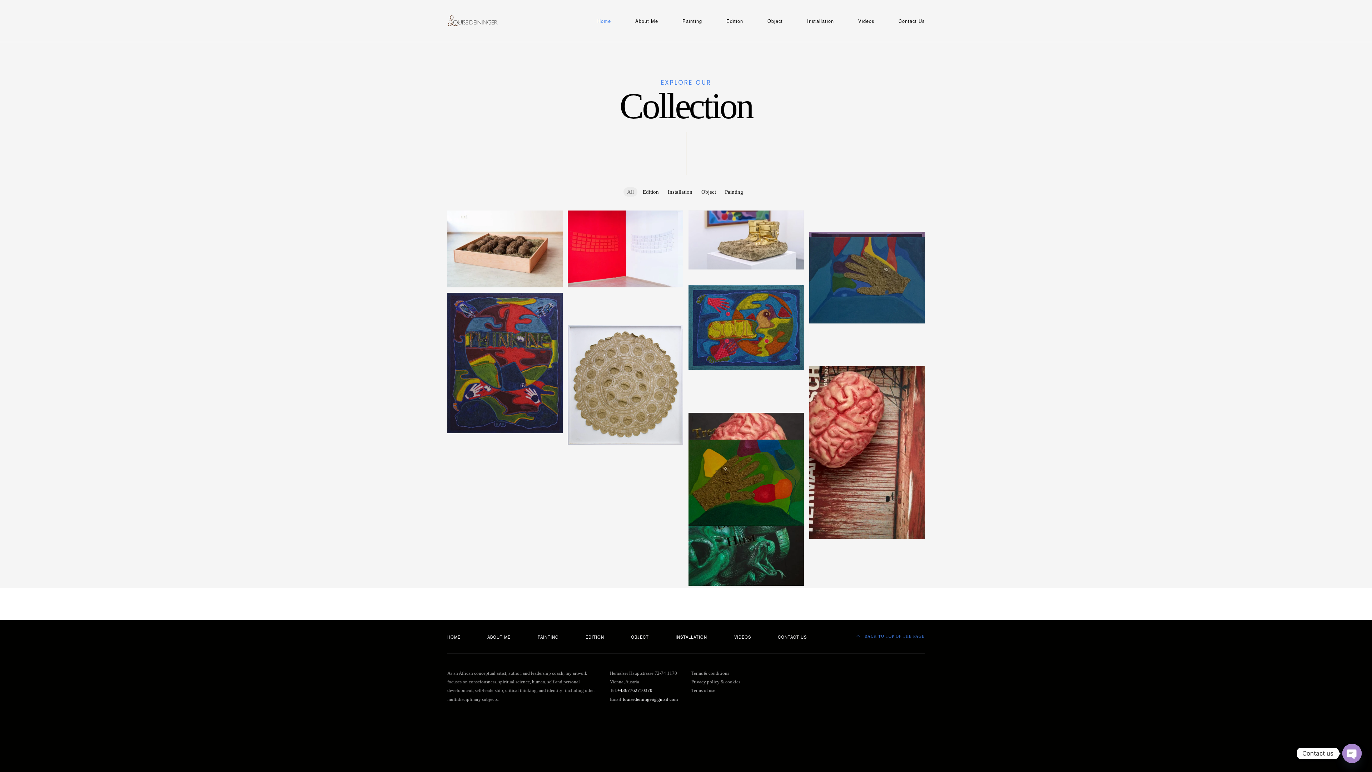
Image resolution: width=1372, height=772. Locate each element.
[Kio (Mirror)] (746, 438)
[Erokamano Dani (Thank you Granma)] (625, 385)
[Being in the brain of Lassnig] (746, 395)
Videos (866, 21)
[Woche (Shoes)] (746, 240)
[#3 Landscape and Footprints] (867, 230)
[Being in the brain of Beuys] (746, 433)
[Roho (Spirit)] (625, 313)
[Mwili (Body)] (625, 302)
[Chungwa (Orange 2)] (625, 323)
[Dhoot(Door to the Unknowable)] (867, 332)
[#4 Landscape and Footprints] (867, 225)
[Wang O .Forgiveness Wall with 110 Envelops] (625, 249)
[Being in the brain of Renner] (867, 364)
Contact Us (912, 21)
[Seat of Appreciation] (867, 214)
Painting (692, 21)
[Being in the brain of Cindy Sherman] (746, 427)
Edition (734, 21)
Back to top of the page (894, 636)
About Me (646, 21)
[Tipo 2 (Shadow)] (867, 343)
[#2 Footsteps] (867, 220)
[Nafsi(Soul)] (746, 327)
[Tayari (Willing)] (625, 307)
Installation (820, 21)
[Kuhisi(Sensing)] (746, 284)
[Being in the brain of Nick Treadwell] (746, 379)
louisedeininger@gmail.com (650, 699)
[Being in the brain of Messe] (746, 390)
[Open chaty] (1352, 753)
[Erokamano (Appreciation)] (505, 442)
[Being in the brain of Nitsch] (867, 452)
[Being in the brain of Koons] (746, 401)
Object (775, 21)
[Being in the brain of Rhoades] (867, 359)
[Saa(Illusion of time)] (867, 338)
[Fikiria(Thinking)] (505, 363)
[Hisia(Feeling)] (625, 297)
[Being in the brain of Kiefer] (746, 411)
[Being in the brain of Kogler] (746, 406)
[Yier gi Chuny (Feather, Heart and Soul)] (867, 354)
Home (604, 21)
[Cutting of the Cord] (505, 249)
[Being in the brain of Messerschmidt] (746, 385)
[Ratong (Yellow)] (625, 318)
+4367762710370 (634, 690)
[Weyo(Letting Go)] (867, 348)
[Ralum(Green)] (746, 483)
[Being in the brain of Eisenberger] (746, 422)
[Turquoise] (867, 280)
